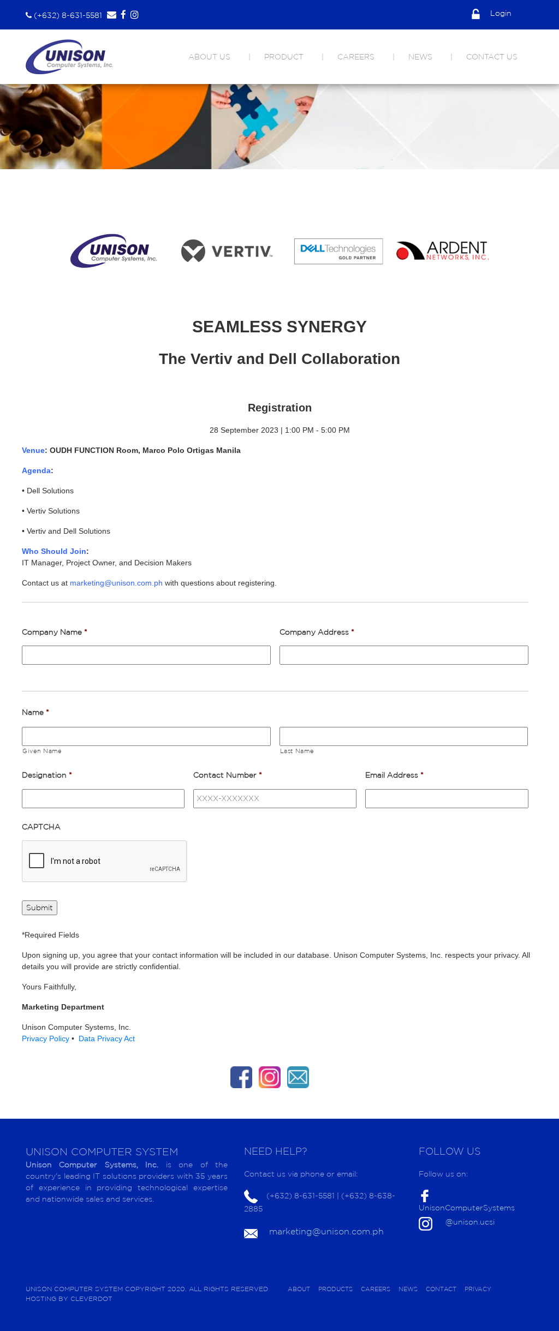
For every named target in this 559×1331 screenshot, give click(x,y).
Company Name (54, 632)
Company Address (317, 632)
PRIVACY (478, 1289)
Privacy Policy (47, 1038)
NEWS (420, 56)
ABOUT (299, 1289)
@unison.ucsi (470, 1221)
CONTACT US (492, 56)
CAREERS (355, 56)
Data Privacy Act (107, 1038)
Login (500, 13)
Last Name (297, 751)
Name (35, 712)
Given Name (42, 751)
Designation (47, 775)
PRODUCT (284, 56)
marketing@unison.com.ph (326, 1231)
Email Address (394, 775)
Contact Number (227, 775)
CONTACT (441, 1289)
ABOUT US (209, 56)
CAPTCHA (41, 826)
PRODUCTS (335, 1289)
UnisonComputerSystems (467, 1207)
